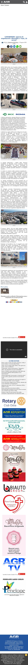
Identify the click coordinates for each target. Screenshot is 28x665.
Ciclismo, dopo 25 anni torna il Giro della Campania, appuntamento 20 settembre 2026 (13, 393)
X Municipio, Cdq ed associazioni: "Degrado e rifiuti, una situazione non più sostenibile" (13, 369)
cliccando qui (4, 659)
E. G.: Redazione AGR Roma (11, 42)
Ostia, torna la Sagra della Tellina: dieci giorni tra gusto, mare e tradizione (13, 366)
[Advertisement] (14, 21)
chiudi (8, 661)
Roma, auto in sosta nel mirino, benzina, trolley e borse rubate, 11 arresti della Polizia (14, 363)
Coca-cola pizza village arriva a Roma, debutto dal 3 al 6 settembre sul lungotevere (14, 383)
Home (2, 5)
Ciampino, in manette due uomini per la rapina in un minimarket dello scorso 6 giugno (14, 380)
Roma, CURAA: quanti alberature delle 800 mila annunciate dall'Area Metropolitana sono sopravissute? (13, 372)
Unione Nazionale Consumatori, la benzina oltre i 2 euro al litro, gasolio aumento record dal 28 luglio (14, 377)
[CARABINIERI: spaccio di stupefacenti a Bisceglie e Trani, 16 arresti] (5, 291)
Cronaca (7, 5)
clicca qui (19, 663)
